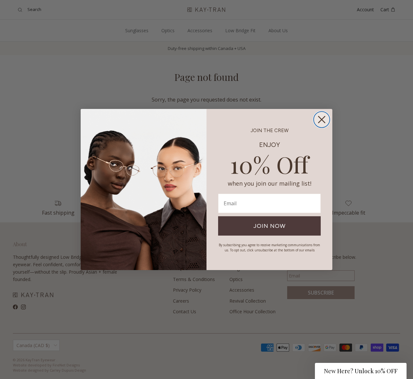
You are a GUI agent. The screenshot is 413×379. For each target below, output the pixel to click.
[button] (361, 371)
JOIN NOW (269, 225)
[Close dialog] (322, 120)
